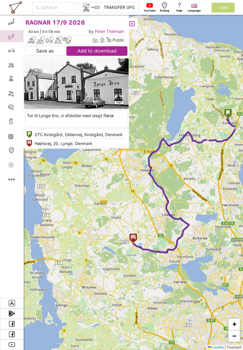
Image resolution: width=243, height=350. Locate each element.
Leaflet (217, 347)
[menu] (12, 156)
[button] (228, 114)
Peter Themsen (109, 31)
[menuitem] (11, 22)
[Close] (132, 23)
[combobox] (56, 8)
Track (21, 93)
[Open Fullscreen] (118, 100)
